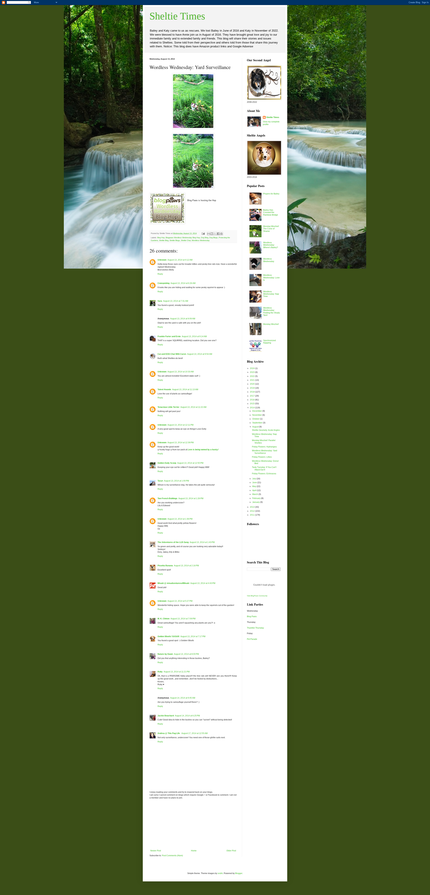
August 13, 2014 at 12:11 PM (180, 425)
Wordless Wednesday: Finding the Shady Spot (271, 311)
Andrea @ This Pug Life (169, 733)
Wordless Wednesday (201, 240)
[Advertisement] (193, 824)
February (256, 498)
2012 (252, 511)
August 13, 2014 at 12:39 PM (180, 442)
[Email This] (208, 233)
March (255, 494)
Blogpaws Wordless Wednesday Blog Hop (183, 238)
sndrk (220, 873)
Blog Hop (161, 238)
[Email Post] (203, 233)
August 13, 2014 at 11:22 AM (193, 407)
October (256, 419)
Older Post (231, 851)
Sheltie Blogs (174, 240)
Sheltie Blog (163, 240)
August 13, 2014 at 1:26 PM (190, 498)
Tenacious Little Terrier (168, 407)
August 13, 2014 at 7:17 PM (192, 636)
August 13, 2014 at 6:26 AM (183, 283)
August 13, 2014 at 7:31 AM (175, 301)
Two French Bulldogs (167, 498)
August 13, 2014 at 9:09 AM (182, 318)
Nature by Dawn (165, 654)
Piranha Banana (165, 565)
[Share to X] (215, 233)
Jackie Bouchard (166, 716)
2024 (252, 368)
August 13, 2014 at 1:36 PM (179, 519)
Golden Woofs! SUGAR (168, 636)
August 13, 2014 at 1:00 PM (176, 481)
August (255, 427)
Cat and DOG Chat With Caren (172, 354)
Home (194, 851)
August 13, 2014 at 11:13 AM (185, 389)
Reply (160, 274)
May (254, 486)
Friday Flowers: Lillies (262, 457)
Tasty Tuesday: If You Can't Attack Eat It (264, 468)
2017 (252, 396)
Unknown (162, 260)
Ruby (160, 672)
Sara (160, 301)
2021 (252, 380)
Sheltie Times (177, 16)
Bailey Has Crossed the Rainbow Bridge (270, 212)
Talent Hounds (164, 389)
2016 (252, 400)
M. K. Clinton (163, 618)
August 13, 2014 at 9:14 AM (194, 336)
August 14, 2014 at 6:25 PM (187, 716)
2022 (252, 376)
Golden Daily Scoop (167, 463)
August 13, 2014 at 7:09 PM (183, 618)
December (257, 411)
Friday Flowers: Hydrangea (264, 447)
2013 (252, 507)
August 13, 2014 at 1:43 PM (202, 542)
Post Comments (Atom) (172, 855)
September (257, 423)
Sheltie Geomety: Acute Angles (266, 430)
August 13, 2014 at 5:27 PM (179, 601)
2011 (252, 515)
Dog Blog (204, 238)
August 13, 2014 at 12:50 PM (190, 463)
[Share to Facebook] (218, 233)
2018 (252, 392)
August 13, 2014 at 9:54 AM (199, 354)
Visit (257, 596)
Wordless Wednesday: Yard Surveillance (264, 451)
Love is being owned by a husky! (203, 449)
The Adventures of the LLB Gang (173, 542)
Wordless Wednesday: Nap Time (271, 294)
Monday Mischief (271, 324)
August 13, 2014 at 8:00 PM (186, 654)
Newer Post (155, 851)
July (254, 478)
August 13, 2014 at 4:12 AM (179, 260)
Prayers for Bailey (271, 194)
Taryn (160, 481)
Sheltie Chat (186, 240)
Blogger (238, 873)
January (256, 502)
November (257, 415)
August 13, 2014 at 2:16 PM (186, 565)
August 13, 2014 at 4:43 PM (202, 583)
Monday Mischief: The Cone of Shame (271, 228)
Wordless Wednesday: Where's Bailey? (270, 245)
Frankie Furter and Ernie (169, 336)
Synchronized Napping (269, 341)
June (254, 482)
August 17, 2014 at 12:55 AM (194, 733)
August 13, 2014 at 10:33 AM (180, 372)
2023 (252, 372)
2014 (252, 407)
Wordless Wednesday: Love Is (271, 277)
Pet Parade (252, 639)
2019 (252, 388)
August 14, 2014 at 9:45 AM (182, 698)
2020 (252, 384)
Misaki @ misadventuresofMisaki (173, 583)
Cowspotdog (163, 283)
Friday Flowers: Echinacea (264, 473)
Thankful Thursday (255, 628)
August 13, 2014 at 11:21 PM (177, 672)
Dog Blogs (213, 238)
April (254, 490)
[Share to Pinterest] (221, 233)
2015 (252, 403)
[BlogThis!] (211, 233)
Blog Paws (252, 616)
